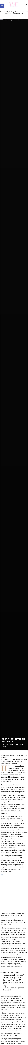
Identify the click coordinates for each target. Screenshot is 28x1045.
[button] (2, 6)
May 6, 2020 (7, 990)
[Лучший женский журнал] (14, 5)
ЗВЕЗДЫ (8, 12)
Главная (2, 12)
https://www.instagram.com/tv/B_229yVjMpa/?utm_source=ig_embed (14, 762)
